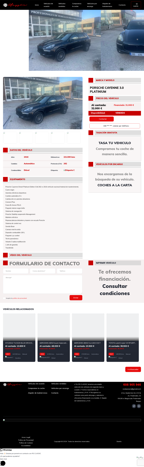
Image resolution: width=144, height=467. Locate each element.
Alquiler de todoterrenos (107, 5)
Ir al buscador (133, 369)
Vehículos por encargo (92, 5)
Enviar (75, 298)
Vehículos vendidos (61, 5)
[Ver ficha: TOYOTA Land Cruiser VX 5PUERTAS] (122, 337)
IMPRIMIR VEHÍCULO (106, 263)
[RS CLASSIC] (15, 5)
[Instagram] (139, 406)
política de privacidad (20, 298)
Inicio (37, 5)
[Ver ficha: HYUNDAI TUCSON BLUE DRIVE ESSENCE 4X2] (19, 337)
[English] (138, 458)
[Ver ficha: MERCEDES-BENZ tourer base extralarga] (54, 337)
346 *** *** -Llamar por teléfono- (116, 126)
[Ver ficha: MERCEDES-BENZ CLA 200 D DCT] (88, 337)
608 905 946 (132, 384)
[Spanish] (142, 458)
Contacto (122, 5)
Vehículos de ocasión (48, 5)
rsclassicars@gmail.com (131, 389)
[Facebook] (134, 406)
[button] (72, 462)
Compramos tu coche (76, 5)
